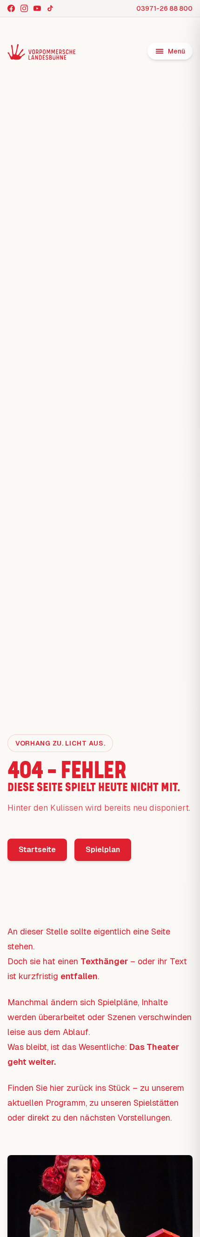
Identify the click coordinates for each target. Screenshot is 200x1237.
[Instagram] (24, 8)
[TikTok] (50, 8)
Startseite (37, 849)
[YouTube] (37, 8)
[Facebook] (11, 8)
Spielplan (103, 849)
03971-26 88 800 (164, 8)
